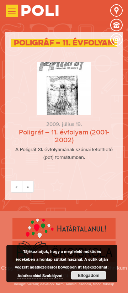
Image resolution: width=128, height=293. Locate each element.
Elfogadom (89, 275)
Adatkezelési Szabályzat (40, 275)
